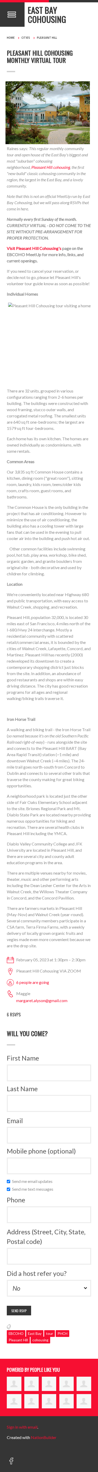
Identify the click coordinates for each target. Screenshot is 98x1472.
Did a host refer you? (37, 1273)
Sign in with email (22, 1426)
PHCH (62, 1333)
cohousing (40, 1340)
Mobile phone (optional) (41, 1151)
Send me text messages (33, 1189)
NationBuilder (43, 1437)
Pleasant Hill (47, 38)
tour (49, 1333)
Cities (25, 38)
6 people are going (32, 982)
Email (15, 1120)
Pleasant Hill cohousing (50, 167)
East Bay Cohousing (47, 14)
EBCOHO (16, 1333)
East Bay (35, 1333)
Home (11, 38)
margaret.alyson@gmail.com (41, 1000)
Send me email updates (33, 1181)
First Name (23, 1058)
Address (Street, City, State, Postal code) (46, 1236)
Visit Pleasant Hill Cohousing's (34, 248)
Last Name (22, 1089)
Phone (16, 1200)
